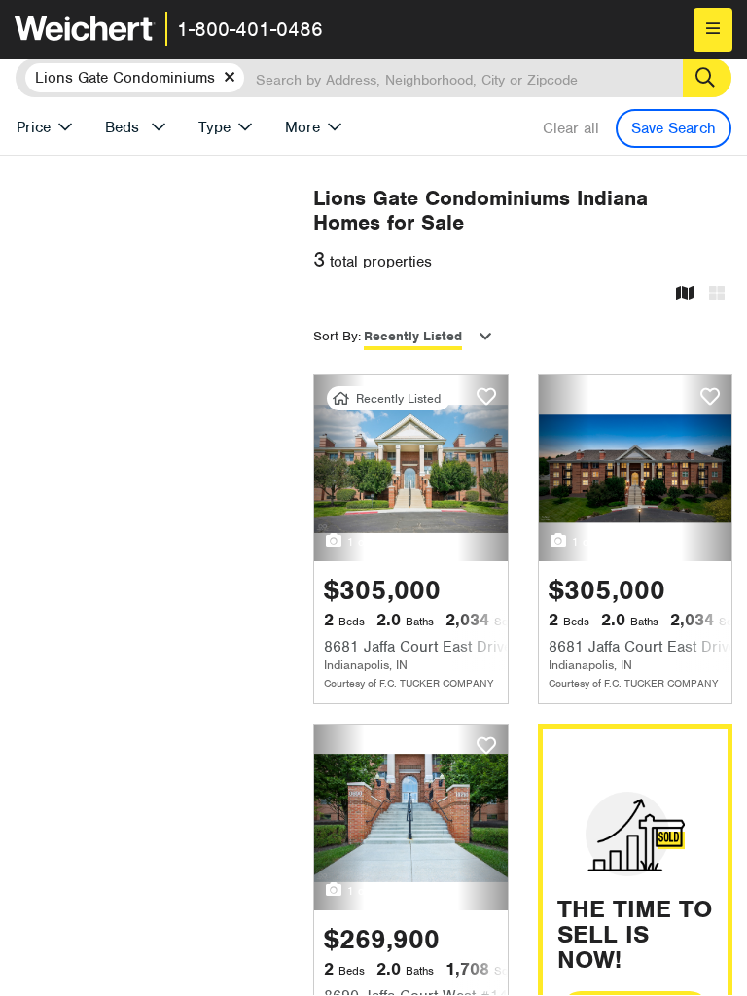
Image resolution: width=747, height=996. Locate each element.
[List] (716, 294)
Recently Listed (413, 336)
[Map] (684, 294)
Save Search (673, 128)
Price (34, 127)
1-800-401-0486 (250, 29)
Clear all (571, 128)
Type (214, 127)
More (302, 127)
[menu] (713, 30)
